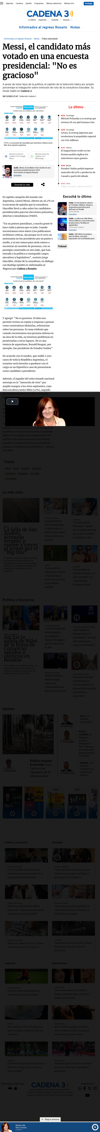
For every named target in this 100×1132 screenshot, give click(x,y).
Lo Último (32, 20)
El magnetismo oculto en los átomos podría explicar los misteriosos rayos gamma (75, 154)
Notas (75, 27)
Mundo (68, 166)
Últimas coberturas (53, 3)
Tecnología (70, 116)
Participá (88, 3)
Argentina (42, 20)
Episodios (17, 175)
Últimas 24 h (69, 3)
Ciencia (68, 148)
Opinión (29, 3)
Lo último (77, 107)
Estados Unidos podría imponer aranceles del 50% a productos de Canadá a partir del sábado (78, 172)
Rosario (66, 20)
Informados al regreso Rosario (43, 27)
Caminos (19, 3)
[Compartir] (43, 184)
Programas (38, 3)
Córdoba (54, 20)
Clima (68, 184)
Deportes (9, 3)
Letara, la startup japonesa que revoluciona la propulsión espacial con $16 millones (78, 136)
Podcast (62, 246)
